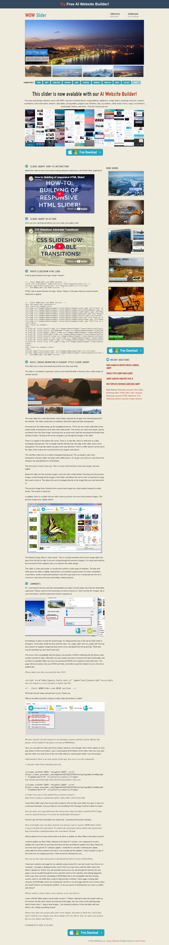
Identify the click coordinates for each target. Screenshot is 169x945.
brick (117, 82)
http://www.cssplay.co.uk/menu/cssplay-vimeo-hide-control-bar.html (55, 797)
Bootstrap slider (112, 393)
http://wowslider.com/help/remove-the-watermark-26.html (50, 831)
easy (31, 100)
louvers (67, 82)
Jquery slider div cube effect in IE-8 (119, 378)
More (136, 82)
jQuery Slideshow (113, 941)
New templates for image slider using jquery (123, 384)
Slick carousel (136, 393)
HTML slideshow (129, 396)
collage (126, 82)
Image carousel (135, 399)
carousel (86, 82)
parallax (107, 82)
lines (76, 82)
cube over (56, 82)
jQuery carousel (121, 399)
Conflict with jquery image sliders (119, 373)
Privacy (142, 941)
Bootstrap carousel (125, 390)
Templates (115, 15)
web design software (41, 100)
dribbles (97, 82)
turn (38, 82)
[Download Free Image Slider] (125, 350)
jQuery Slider (36, 15)
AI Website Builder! (118, 93)
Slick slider (138, 390)
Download (133, 15)
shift (46, 82)
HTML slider (124, 393)
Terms (137, 941)
